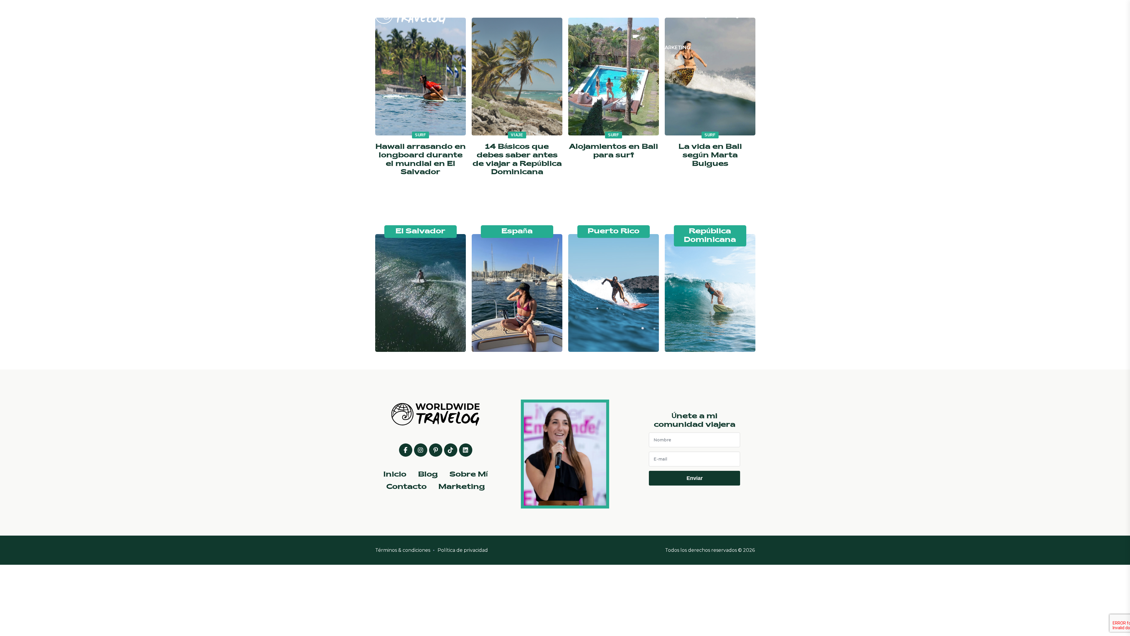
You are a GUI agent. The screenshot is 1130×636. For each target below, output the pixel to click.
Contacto (663, 16)
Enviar (695, 478)
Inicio (532, 16)
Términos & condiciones (402, 550)
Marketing (675, 47)
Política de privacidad (463, 550)
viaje (517, 135)
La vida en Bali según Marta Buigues (710, 155)
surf (420, 135)
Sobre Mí (613, 16)
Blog (571, 16)
